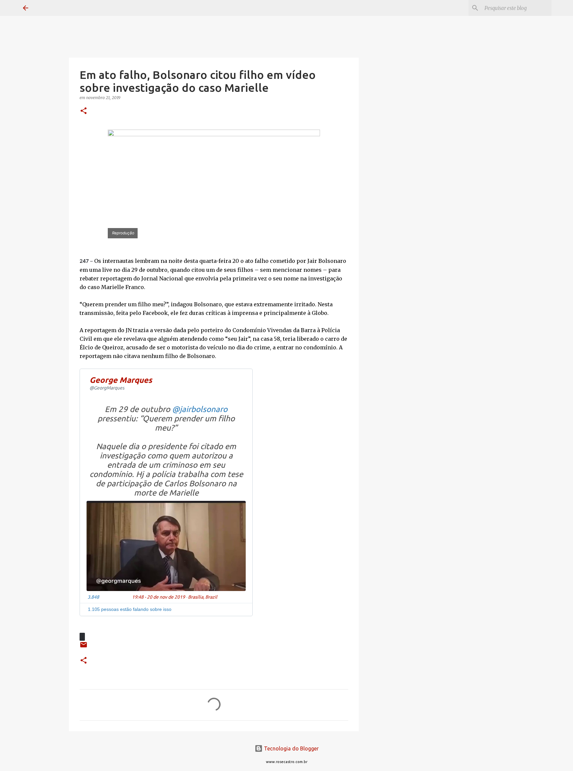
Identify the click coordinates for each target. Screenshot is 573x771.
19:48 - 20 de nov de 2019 (158, 597)
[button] (84, 111)
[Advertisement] (392, 286)
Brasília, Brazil (202, 597)
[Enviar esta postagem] (84, 647)
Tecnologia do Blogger (291, 748)
